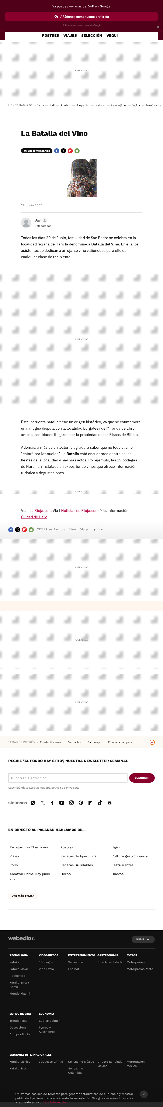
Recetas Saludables (76, 865)
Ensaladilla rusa (51, 742)
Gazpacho (82, 105)
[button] (40, 220)
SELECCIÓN (91, 35)
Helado (100, 105)
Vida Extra (46, 969)
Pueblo (65, 105)
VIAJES (70, 35)
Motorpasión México (136, 1064)
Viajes (84, 529)
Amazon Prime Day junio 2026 (30, 876)
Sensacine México (81, 1061)
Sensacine (75, 962)
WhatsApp (33, 802)
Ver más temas (23, 896)
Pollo (14, 865)
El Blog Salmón (49, 1020)
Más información (55, 1102)
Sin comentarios (39, 150)
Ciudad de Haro (34, 516)
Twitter (63, 150)
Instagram (71, 802)
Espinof (73, 969)
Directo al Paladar (110, 962)
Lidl (52, 105)
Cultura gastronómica (129, 856)
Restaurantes (122, 865)
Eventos (59, 529)
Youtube (61, 802)
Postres (66, 847)
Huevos (117, 874)
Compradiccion (21, 1034)
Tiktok (100, 802)
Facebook (56, 150)
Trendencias (18, 1020)
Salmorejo (95, 742)
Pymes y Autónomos (47, 1029)
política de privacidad (65, 787)
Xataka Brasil (19, 1068)
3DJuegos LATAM (51, 1061)
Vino (72, 529)
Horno (65, 874)
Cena (40, 105)
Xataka (14, 962)
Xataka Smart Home (19, 984)
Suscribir (142, 777)
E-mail (77, 150)
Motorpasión (136, 962)
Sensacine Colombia (75, 1070)
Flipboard (70, 150)
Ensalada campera (120, 742)
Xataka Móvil (19, 969)
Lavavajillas (118, 105)
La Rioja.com (41, 510)
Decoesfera (18, 1027)
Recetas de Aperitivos (78, 856)
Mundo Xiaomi (20, 993)
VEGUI (112, 35)
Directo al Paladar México (110, 1064)
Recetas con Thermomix (30, 847)
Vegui (115, 847)
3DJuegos (46, 962)
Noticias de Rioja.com (80, 510)
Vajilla (136, 105)
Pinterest (80, 802)
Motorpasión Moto (140, 969)
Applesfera (17, 975)
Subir (140, 939)
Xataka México (20, 1061)
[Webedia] (21, 938)
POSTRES (50, 35)
